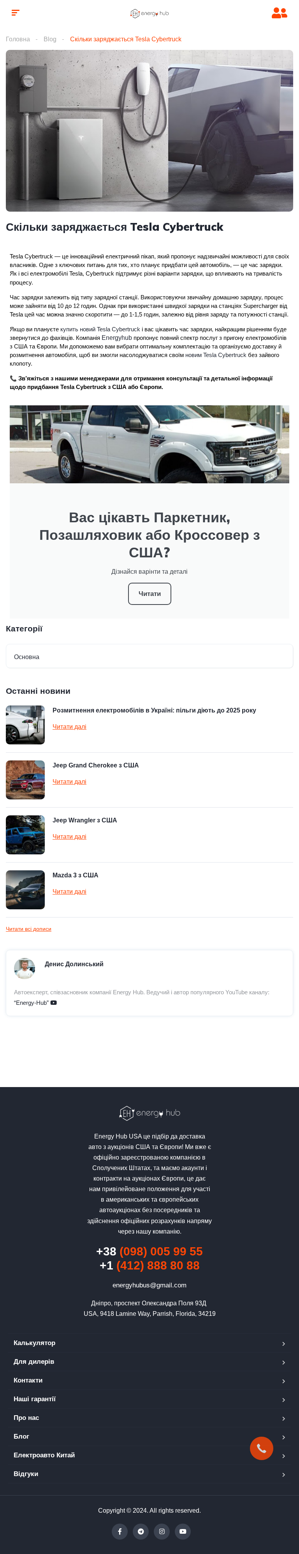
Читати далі (69, 726)
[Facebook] (120, 1532)
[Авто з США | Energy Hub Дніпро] (149, 13)
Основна (26, 657)
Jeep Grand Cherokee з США (96, 765)
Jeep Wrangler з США (85, 820)
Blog (50, 39)
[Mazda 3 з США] (25, 889)
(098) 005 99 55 (149, 1251)
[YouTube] (183, 1532)
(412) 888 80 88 (150, 1265)
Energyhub (117, 337)
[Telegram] (141, 1532)
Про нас (26, 1417)
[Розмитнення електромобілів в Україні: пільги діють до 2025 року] (25, 724)
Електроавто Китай (44, 1455)
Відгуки (26, 1474)
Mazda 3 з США (75, 875)
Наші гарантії (35, 1399)
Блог (21, 1436)
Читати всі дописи (28, 929)
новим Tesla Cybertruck (215, 355)
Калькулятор (34, 1343)
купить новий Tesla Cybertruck (100, 329)
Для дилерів (34, 1361)
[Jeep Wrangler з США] (25, 834)
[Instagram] (162, 1532)
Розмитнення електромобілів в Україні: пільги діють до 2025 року (154, 710)
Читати (150, 594)
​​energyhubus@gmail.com (149, 1285)
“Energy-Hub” (32, 1002)
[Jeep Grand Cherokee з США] (25, 779)
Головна (18, 39)
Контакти (28, 1380)
